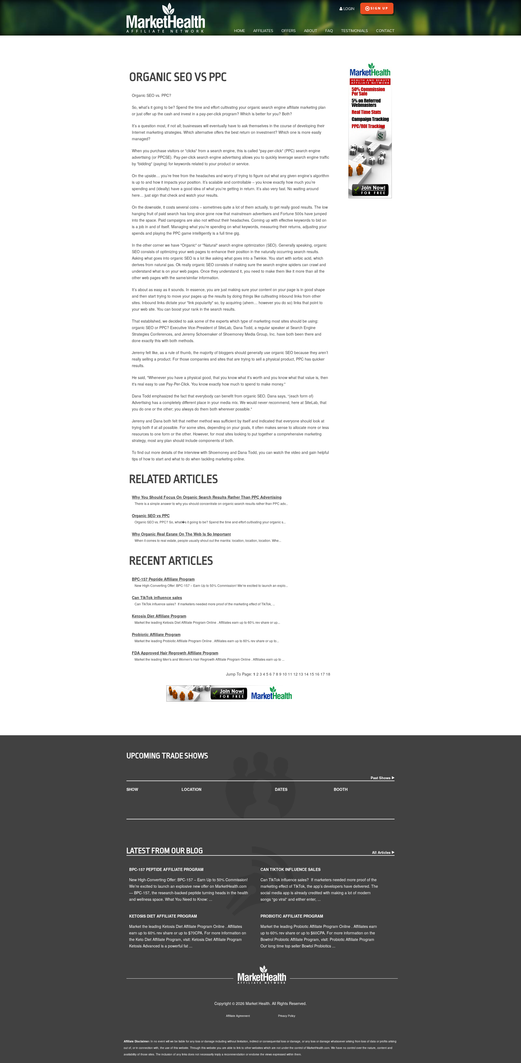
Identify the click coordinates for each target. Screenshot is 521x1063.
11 (290, 674)
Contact (385, 30)
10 (284, 674)
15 (312, 674)
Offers (288, 30)
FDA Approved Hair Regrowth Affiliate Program (175, 652)
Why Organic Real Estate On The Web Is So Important (181, 534)
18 (328, 674)
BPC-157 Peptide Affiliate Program (163, 579)
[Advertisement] (370, 285)
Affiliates (263, 30)
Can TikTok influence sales (157, 597)
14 (306, 674)
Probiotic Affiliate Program (156, 634)
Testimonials (354, 30)
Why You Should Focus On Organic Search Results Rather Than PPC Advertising (207, 497)
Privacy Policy (286, 1016)
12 (295, 674)
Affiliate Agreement (238, 1016)
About (310, 30)
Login (348, 8)
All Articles (381, 852)
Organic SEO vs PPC (151, 515)
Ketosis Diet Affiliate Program (159, 616)
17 (322, 674)
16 (317, 674)
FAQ (329, 30)
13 (301, 674)
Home (239, 30)
